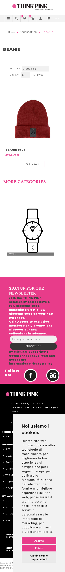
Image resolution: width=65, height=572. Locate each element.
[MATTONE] (32, 119)
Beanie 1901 (15, 149)
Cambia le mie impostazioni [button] (39, 557)
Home (11, 32)
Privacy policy (40, 363)
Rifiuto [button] (39, 548)
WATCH (12, 254)
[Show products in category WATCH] (32, 230)
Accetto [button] (39, 540)
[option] (32, 230)
